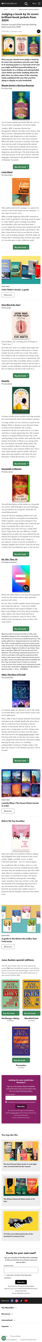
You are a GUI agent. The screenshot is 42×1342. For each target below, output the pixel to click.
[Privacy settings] (3, 1338)
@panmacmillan (7, 634)
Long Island (7, 172)
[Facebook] (12, 1300)
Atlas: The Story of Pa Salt (14, 674)
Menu (35, 3)
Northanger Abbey (10, 1018)
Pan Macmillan (8, 1308)
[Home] (9, 3)
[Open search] (26, 3)
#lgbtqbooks (25, 667)
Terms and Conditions (9, 1340)
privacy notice (15, 1113)
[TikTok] (21, 1300)
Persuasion (21, 1065)
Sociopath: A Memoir (12, 469)
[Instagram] (16, 1300)
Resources (6, 1314)
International (7, 1320)
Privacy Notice (15, 1336)
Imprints (5, 1326)
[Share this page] (38, 31)
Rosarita (5, 381)
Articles (6, 9)
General (13, 9)
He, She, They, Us (9, 559)
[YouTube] (26, 1301)
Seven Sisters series (26, 734)
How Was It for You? (11, 305)
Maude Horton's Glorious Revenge (18, 85)
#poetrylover (35, 667)
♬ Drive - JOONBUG (20, 669)
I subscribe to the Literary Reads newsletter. (22, 1102)
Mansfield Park (31, 1018)
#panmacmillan (7, 669)
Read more (8, 295)
